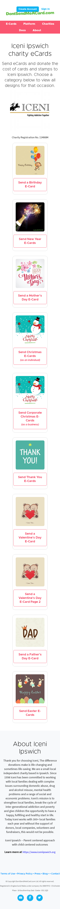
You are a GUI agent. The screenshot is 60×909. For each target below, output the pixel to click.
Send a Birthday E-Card (30, 184)
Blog (45, 874)
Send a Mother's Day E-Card (30, 297)
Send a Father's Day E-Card (30, 656)
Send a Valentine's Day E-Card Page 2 (30, 598)
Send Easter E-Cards (30, 713)
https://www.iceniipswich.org (39, 852)
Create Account (28, 9)
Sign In (45, 9)
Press (37, 874)
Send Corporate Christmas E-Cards (30, 418)
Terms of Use (7, 874)
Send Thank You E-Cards (30, 479)
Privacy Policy (24, 874)
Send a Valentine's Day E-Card (30, 537)
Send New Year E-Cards (30, 241)
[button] (11, 24)
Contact (55, 874)
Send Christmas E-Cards (30, 356)
